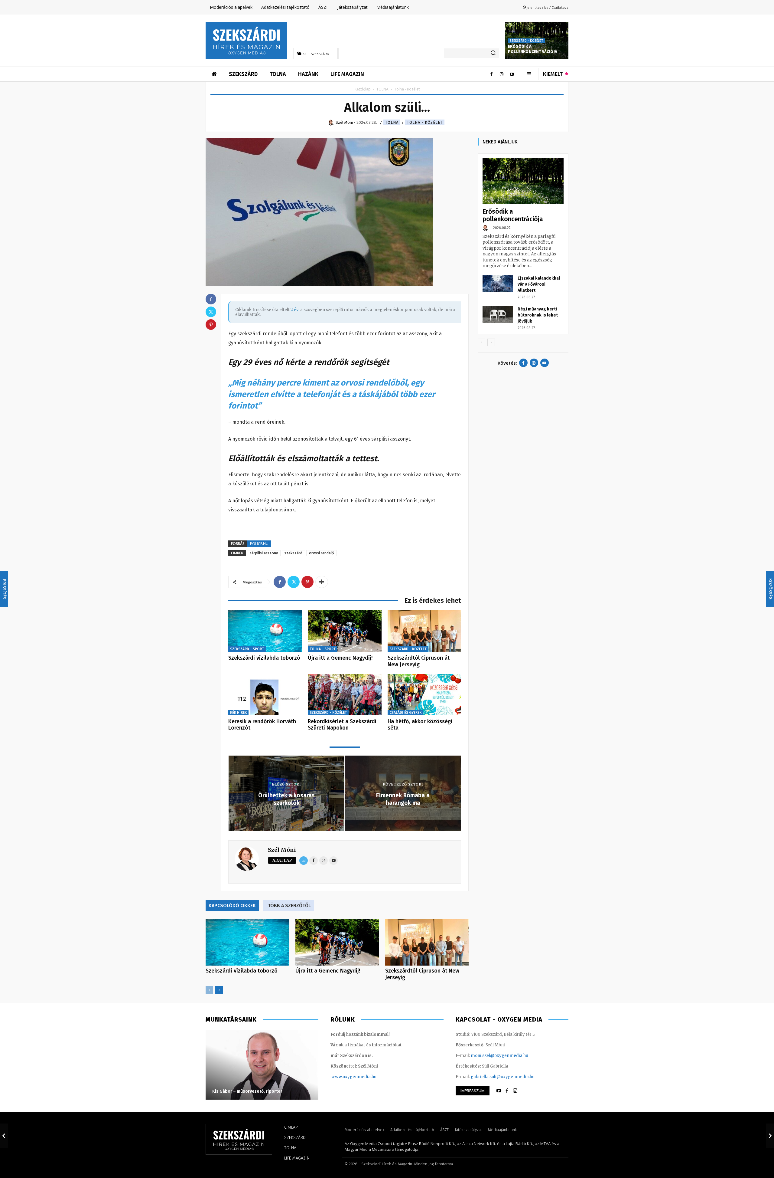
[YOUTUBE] (499, 1091)
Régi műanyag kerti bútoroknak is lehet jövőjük (538, 315)
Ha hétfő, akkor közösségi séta (420, 724)
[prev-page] (209, 990)
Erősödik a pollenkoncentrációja (532, 49)
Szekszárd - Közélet (526, 41)
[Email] (303, 860)
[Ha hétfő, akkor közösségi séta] (424, 694)
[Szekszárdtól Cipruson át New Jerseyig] (424, 631)
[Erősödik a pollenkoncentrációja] (523, 181)
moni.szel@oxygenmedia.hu (499, 1055)
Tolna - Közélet (425, 122)
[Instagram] (501, 74)
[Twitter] (294, 582)
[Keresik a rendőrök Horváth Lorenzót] (265, 694)
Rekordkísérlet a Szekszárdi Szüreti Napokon (342, 724)
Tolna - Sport (323, 649)
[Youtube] (512, 74)
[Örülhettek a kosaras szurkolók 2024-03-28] (4, 1136)
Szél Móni (282, 849)
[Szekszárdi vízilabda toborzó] (265, 631)
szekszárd (293, 553)
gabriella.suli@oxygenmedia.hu (503, 1076)
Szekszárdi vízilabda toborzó (264, 658)
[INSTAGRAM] (515, 1091)
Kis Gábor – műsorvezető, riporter (247, 1091)
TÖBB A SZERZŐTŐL (289, 905)
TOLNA (382, 89)
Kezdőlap (363, 89)
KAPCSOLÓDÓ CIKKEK (232, 905)
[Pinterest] (307, 582)
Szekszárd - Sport (247, 649)
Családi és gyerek (405, 712)
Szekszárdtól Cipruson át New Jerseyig (419, 661)
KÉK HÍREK (238, 712)
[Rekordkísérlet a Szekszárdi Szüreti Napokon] (344, 694)
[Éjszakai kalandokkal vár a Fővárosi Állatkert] (498, 283)
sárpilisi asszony (264, 553)
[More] (321, 582)
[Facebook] (491, 74)
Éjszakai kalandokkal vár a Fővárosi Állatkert (539, 284)
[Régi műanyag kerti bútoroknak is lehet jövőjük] (498, 314)
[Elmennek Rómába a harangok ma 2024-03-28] (770, 1136)
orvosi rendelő (321, 553)
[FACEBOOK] (507, 1091)
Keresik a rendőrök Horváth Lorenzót (262, 724)
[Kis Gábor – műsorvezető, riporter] (262, 1065)
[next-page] (219, 990)
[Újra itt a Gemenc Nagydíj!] (344, 631)
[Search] (493, 53)
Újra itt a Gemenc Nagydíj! (340, 658)
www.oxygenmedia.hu (353, 1076)
